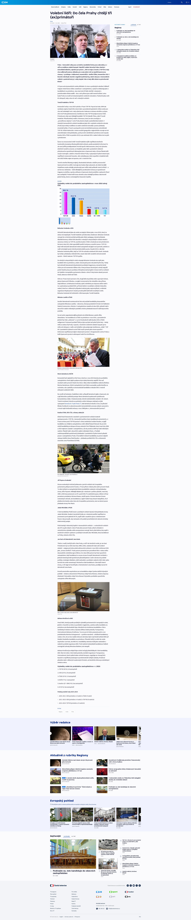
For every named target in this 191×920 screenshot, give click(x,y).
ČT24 (51, 21)
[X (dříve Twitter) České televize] (136, 885)
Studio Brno (75, 896)
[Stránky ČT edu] (127, 896)
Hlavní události (55, 7)
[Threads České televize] (139, 885)
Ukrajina (63, 7)
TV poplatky (53, 896)
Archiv (67, 711)
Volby (69, 7)
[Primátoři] (80, 41)
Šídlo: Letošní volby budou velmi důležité (67, 612)
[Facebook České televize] (131, 885)
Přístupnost (77, 916)
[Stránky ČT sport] (113, 892)
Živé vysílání (53, 894)
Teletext (52, 899)
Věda (104, 7)
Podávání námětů (76, 906)
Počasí (99, 7)
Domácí (75, 7)
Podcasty (116, 7)
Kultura (110, 7)
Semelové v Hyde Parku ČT (73, 403)
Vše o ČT (52, 911)
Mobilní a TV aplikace (55, 908)
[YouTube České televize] (134, 885)
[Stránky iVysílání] (129, 892)
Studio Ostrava (75, 899)
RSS (140, 916)
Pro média (74, 891)
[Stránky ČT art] (112, 896)
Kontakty (74, 911)
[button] (83, 596)
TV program (53, 891)
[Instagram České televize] (128, 885)
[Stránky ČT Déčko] (98, 896)
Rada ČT (74, 901)
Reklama (74, 894)
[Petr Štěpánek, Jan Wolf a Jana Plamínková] (83, 458)
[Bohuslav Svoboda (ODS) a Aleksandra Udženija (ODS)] (83, 352)
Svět (80, 7)
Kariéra (73, 903)
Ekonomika (93, 7)
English (61, 916)
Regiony (85, 7)
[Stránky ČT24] (99, 892)
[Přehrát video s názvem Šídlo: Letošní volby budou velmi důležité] (83, 596)
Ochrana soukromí (69, 916)
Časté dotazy (75, 908)
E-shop (52, 906)
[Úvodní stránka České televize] (58, 885)
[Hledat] (181, 2)
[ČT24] (5, 2)
